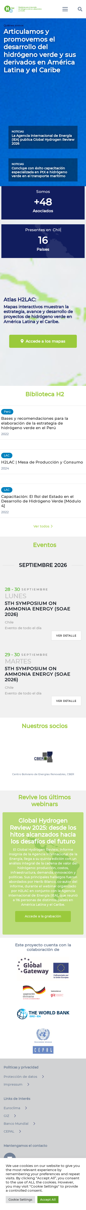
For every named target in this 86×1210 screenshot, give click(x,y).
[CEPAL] (18, 1131)
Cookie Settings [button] (20, 1199)
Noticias (18, 131)
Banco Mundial (16, 1124)
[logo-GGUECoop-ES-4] (43, 969)
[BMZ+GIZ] (43, 992)
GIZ (6, 1116)
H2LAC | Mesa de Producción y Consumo (42, 462)
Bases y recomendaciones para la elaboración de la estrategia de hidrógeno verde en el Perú (34, 423)
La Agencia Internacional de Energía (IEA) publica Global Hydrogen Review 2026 (43, 139)
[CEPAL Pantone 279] (43, 1041)
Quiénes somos (14, 25)
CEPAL (9, 1131)
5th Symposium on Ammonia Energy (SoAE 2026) (37, 609)
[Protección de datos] (41, 1076)
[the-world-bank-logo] (43, 1014)
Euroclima (12, 1108)
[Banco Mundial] (32, 1123)
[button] (65, 9)
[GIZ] (13, 1115)
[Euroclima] (24, 1108)
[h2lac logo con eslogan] (23, 9)
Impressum (13, 1084)
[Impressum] (26, 1084)
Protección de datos (20, 1077)
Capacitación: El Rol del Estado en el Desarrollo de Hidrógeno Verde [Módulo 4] (41, 501)
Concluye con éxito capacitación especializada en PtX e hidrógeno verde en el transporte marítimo (39, 172)
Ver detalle (66, 635)
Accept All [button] (48, 1199)
